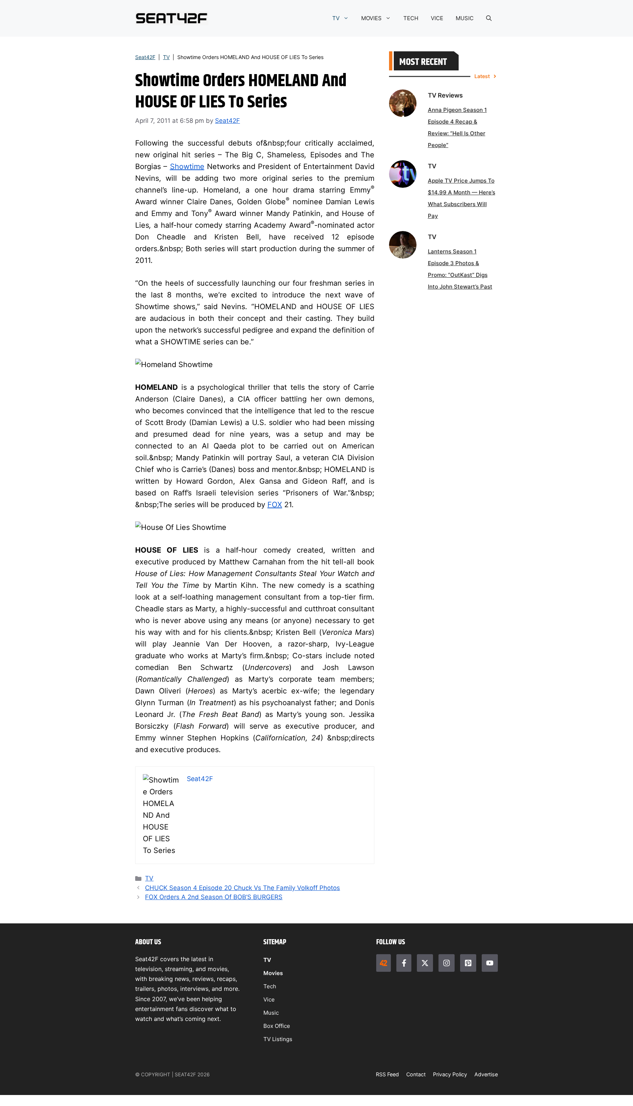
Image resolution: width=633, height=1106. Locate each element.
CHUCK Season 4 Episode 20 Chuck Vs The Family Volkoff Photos (242, 887)
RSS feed (387, 1074)
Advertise (486, 1074)
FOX (274, 504)
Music (271, 1012)
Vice (269, 999)
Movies (273, 973)
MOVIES (371, 18)
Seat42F (145, 57)
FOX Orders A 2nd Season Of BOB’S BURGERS (213, 897)
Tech (269, 986)
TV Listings (277, 1039)
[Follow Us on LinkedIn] (468, 963)
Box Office (276, 1025)
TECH (410, 18)
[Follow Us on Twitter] (425, 963)
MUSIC (465, 18)
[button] (489, 18)
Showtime (187, 166)
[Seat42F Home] (383, 963)
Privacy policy (450, 1074)
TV (336, 18)
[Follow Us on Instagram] (446, 963)
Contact (416, 1074)
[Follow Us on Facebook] (403, 963)
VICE (437, 18)
